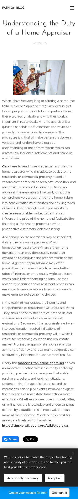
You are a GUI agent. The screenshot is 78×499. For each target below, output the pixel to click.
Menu (72, 8)
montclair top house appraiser (41, 363)
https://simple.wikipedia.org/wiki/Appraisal (35, 425)
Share (13, 439)
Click (6, 166)
